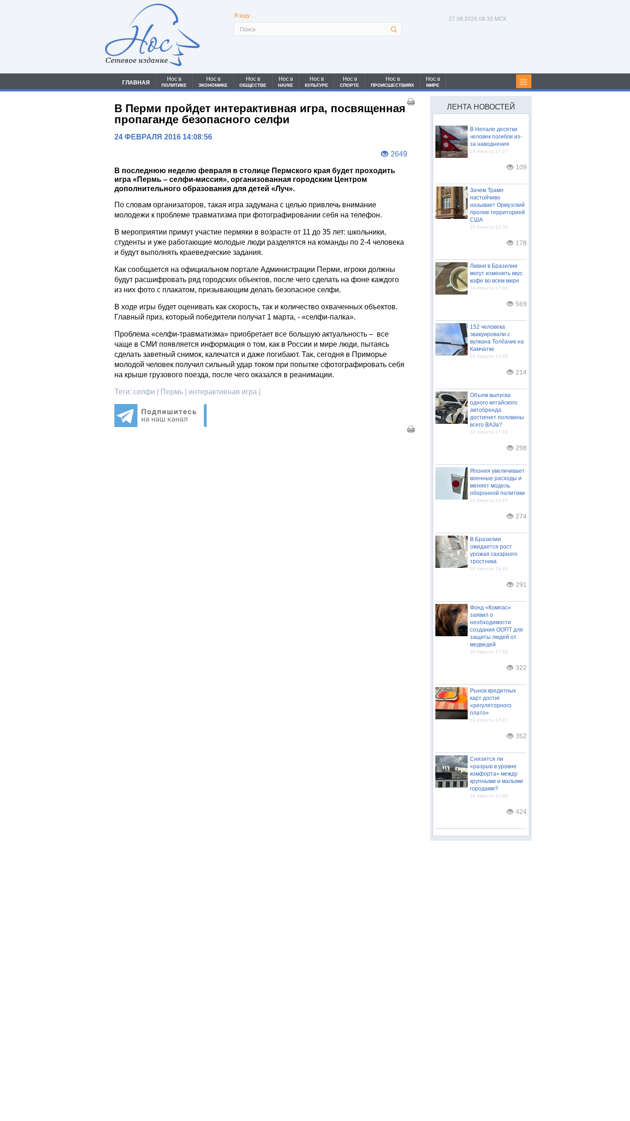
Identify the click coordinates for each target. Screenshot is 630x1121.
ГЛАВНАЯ (136, 82)
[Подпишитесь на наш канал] (160, 424)
